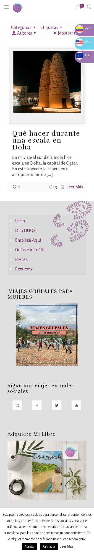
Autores (24, 33)
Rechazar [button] (49, 546)
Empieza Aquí (28, 240)
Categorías (21, 27)
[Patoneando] (18, 7)
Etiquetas (49, 27)
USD (83, 42)
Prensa (21, 259)
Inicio (20, 220)
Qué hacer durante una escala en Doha (46, 140)
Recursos (23, 268)
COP (83, 28)
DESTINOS (25, 230)
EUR (83, 55)
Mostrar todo (70, 33)
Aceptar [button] (29, 546)
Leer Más (74, 186)
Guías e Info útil (29, 249)
